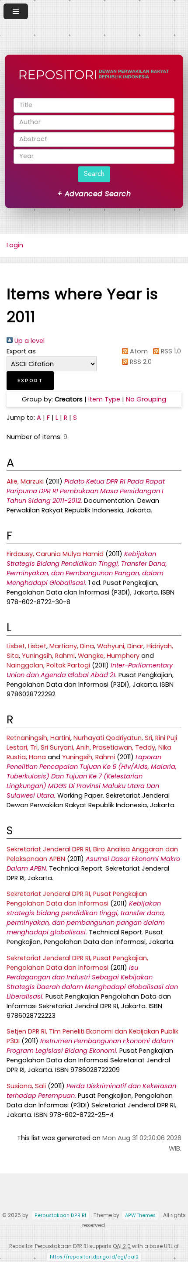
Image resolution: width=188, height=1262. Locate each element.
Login (15, 245)
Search (94, 174)
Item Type (104, 399)
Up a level (29, 340)
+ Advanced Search (94, 194)
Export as (21, 351)
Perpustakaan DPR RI (60, 1215)
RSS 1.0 (170, 351)
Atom (138, 351)
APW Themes (140, 1215)
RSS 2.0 (140, 361)
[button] (30, 380)
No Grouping (146, 399)
